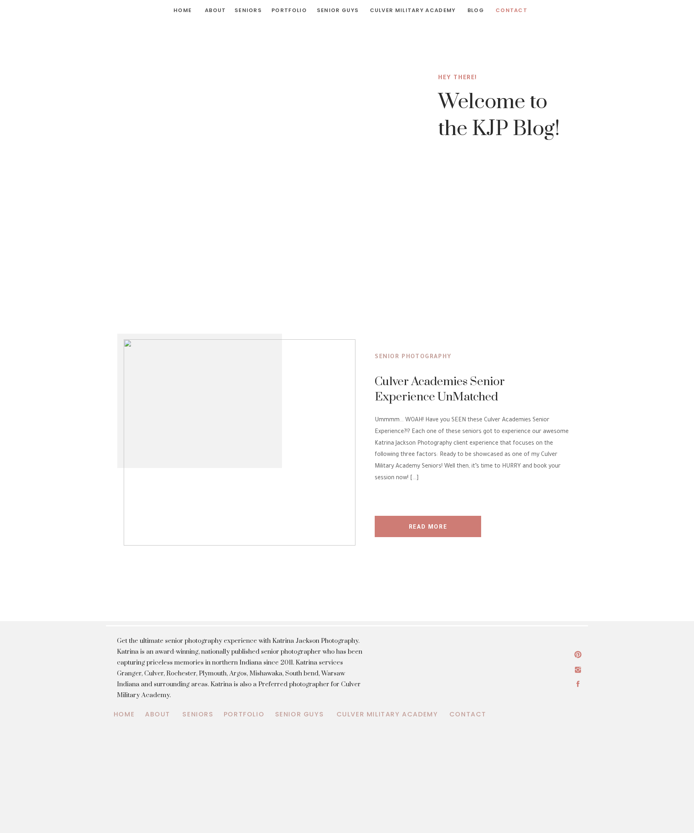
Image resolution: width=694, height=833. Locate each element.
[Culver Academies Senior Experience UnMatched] (239, 442)
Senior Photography (413, 357)
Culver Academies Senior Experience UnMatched (440, 389)
